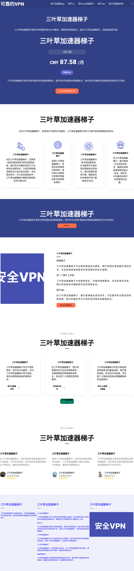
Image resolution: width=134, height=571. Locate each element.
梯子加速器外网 (12, 387)
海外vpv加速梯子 (66, 305)
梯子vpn (40, 523)
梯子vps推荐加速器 (102, 387)
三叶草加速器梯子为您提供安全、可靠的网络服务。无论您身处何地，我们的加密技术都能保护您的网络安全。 (19, 515)
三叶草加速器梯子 (67, 401)
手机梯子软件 (57, 387)
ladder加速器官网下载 (67, 91)
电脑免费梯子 (41, 554)
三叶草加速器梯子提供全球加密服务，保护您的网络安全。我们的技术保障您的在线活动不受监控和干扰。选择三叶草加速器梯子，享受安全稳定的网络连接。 (63, 529)
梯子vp (67, 226)
